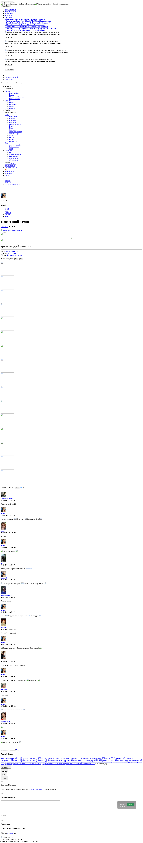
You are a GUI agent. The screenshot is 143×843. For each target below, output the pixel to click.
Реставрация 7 (35, 764)
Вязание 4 (60, 764)
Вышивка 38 (17, 760)
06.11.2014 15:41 (7, 644)
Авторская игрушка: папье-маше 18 (115, 762)
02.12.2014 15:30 (7, 676)
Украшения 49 (6, 760)
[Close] (21, 83)
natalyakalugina (6, 595)
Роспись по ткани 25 (109, 760)
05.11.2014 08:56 (7, 597)
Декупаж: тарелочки (14, 255)
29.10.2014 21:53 (7, 533)
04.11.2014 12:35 (7, 580)
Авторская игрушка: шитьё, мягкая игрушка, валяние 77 (83, 758)
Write (17, 488)
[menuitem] (18, 77)
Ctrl (16, 259)
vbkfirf (3, 628)
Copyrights (34, 841)
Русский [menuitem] (8, 77)
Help (3, 839)
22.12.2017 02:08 (7, 723)
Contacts (19, 839)
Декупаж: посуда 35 (30, 760)
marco (3, 660)
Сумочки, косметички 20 (55, 762)
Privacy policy (26, 841)
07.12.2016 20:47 (7, 691)
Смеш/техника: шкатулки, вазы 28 (60, 760)
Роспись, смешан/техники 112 (51, 758)
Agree (130, 804)
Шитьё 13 (26, 764)
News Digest (10, 70)
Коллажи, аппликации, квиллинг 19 (78, 762)
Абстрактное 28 (79, 760)
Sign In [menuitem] (7, 79)
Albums (7, 214)
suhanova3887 (6, 722)
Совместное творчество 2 (85, 764)
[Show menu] (14, 2)
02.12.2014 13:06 (7, 662)
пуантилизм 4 (69, 764)
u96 (2, 563)
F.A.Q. (7, 839)
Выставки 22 (41, 762)
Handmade (4, 227)
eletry (3, 531)
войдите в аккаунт (37, 789)
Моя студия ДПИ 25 (93, 760)
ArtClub (10, 111)
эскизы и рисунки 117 (31, 758)
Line (6, 211)
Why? (18, 750)
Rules (10, 841)
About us (12, 839)
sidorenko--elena (7, 499)
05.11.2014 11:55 (6, 612)
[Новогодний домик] (12, 230)
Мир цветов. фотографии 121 (12, 758)
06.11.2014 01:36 (7, 629)
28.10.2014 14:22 (7, 515)
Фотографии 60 (131, 758)
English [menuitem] (13, 77)
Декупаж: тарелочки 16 (13, 764)
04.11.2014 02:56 (7, 565)
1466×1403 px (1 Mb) (11, 251)
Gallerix (10, 834)
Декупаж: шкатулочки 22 (13, 762)
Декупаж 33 (43, 760)
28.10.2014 (12, 253)
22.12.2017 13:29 (7, 738)
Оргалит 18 (97, 762)
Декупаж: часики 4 (48, 764)
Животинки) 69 (119, 758)
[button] (10, 10)
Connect (8, 213)
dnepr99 (4, 689)
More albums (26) (101, 764)
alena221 (4, 513)
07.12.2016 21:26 (7, 706)
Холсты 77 (108, 758)
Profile (7, 209)
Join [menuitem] (11, 79)
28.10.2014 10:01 (7, 500)
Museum (9, 87)
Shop (6, 216)
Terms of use (16, 841)
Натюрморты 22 (29, 762)
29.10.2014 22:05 (7, 547)
